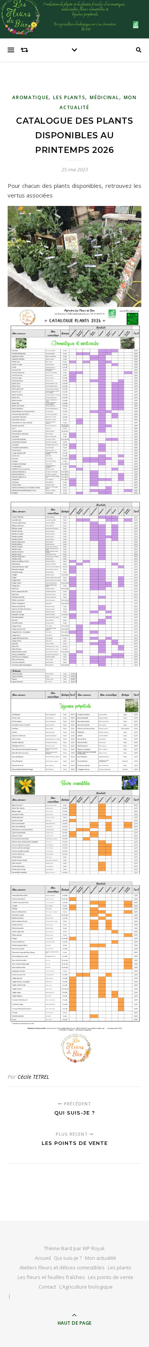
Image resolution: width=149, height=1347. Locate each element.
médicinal (104, 97)
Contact (47, 1286)
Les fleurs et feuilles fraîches (51, 1277)
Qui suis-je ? (68, 1257)
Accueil (43, 1257)
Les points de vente (110, 1277)
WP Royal (93, 1248)
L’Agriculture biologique (86, 1286)
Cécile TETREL (33, 1076)
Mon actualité (100, 1257)
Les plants (69, 97)
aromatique (30, 97)
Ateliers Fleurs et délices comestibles (62, 1267)
